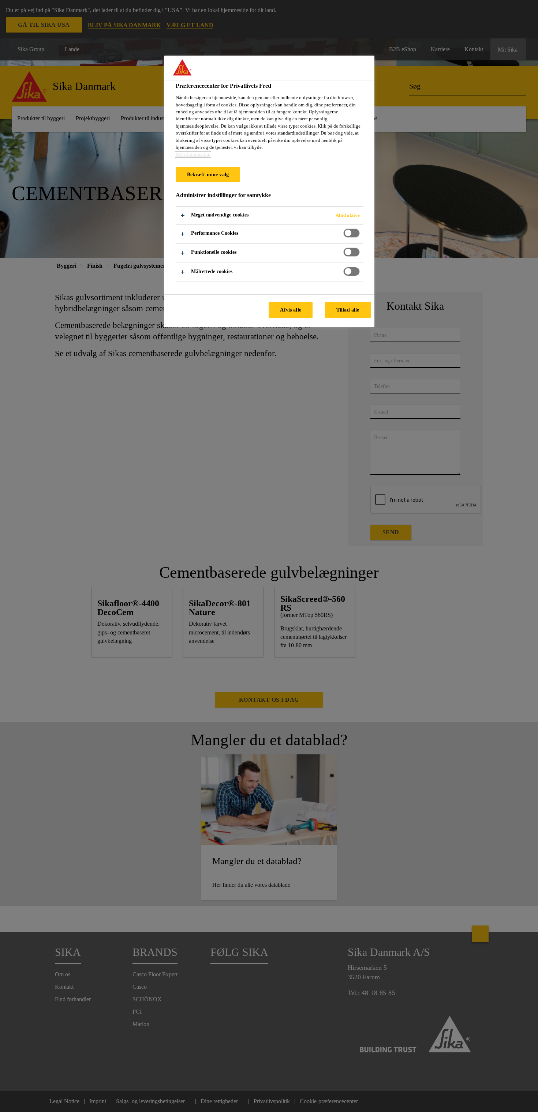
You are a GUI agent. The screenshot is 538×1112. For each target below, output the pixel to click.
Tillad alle (347, 310)
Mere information (193, 154)
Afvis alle (290, 310)
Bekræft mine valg (208, 174)
